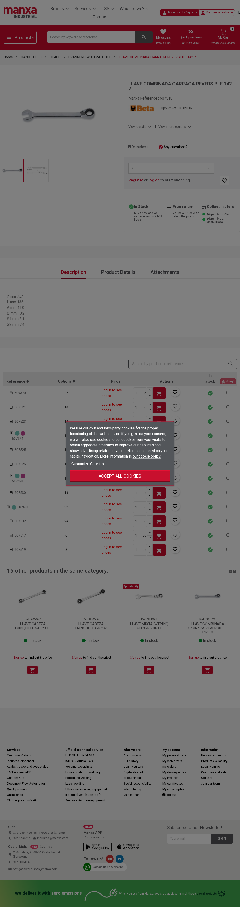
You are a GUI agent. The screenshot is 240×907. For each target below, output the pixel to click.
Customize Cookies (87, 463)
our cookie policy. (147, 456)
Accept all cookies (120, 475)
